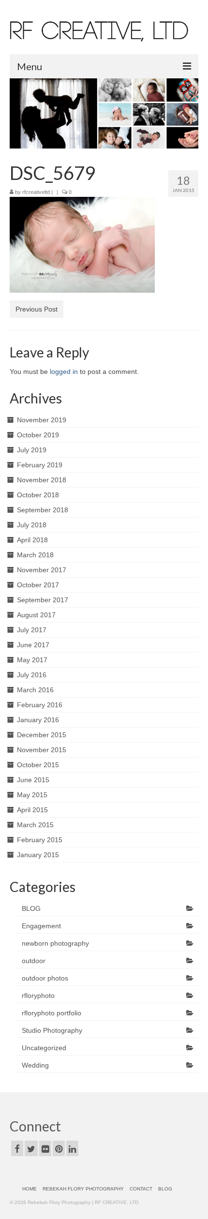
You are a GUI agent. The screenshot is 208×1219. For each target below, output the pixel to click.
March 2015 (35, 825)
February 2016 (39, 705)
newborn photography (55, 943)
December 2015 (41, 735)
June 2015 (33, 780)
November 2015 (41, 750)
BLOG (31, 908)
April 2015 (32, 810)
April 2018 (32, 540)
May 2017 (32, 660)
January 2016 (38, 720)
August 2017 (36, 615)
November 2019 (41, 420)
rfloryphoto (38, 995)
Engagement (41, 926)
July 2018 (31, 525)
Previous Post (36, 309)
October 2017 (38, 585)
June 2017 (33, 645)
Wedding (35, 1065)
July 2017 (31, 630)
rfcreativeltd (36, 192)
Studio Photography (52, 1030)
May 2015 (32, 795)
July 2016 (31, 675)
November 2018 (41, 480)
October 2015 (38, 765)
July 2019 (31, 450)
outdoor (33, 961)
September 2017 (42, 600)
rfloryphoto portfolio (51, 1013)
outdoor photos (45, 978)
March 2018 (35, 555)
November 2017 (41, 570)
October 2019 (38, 435)
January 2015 (38, 855)
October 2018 (38, 495)
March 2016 (35, 690)
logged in (64, 371)
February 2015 (39, 840)
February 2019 (39, 465)
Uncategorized (44, 1048)
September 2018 (42, 510)
